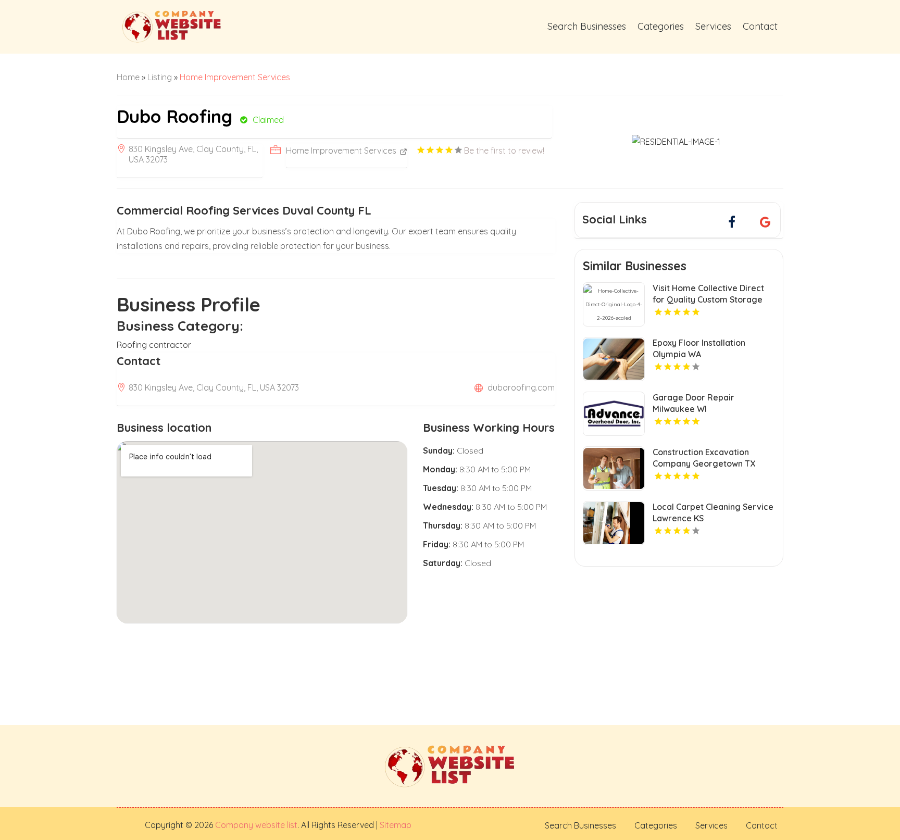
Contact (760, 26)
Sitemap (394, 825)
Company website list (256, 825)
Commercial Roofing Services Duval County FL (244, 210)
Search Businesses (586, 26)
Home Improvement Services (235, 77)
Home (128, 77)
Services (713, 26)
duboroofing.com (521, 387)
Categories (661, 26)
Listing (159, 77)
